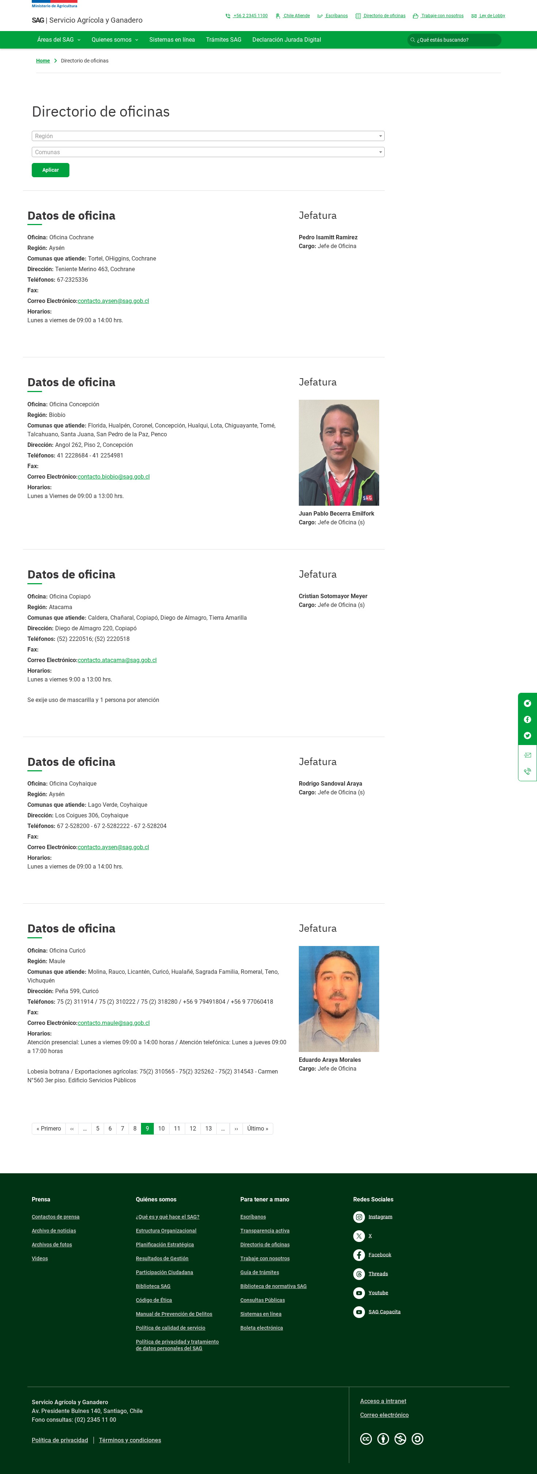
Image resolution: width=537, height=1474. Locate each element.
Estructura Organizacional (166, 1231)
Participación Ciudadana (164, 1272)
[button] (59, 40)
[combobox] (208, 136)
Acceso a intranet (383, 1401)
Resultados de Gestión (162, 1258)
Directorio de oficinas (384, 15)
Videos (40, 1258)
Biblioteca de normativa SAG (273, 1286)
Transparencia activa (265, 1231)
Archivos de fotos (52, 1244)
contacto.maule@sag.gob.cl (114, 1022)
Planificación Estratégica (165, 1244)
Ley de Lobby (492, 15)
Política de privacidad (60, 1440)
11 (177, 1128)
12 (193, 1128)
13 (208, 1128)
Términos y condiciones (130, 1440)
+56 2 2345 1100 (250, 15)
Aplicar (50, 170)
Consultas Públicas (262, 1300)
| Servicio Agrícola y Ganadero (87, 20)
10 (161, 1128)
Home (43, 61)
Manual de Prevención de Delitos (174, 1314)
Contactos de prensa (56, 1217)
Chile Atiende (296, 15)
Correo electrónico (384, 1415)
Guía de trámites (259, 1272)
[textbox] (208, 136)
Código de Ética (154, 1300)
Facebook (380, 1254)
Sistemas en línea (261, 1314)
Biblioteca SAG (153, 1286)
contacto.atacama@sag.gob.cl (117, 660)
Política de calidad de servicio (170, 1328)
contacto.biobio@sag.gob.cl (114, 476)
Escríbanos (336, 15)
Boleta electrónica (261, 1328)
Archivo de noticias (54, 1231)
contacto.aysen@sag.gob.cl (113, 300)
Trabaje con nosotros (442, 15)
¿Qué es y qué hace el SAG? (167, 1217)
